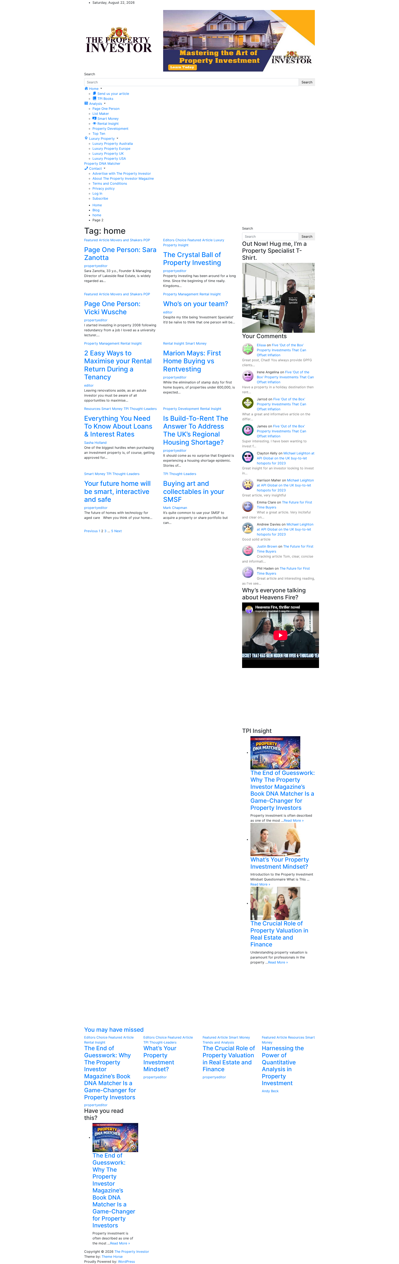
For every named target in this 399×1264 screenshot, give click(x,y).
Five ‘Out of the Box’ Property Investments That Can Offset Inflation (281, 350)
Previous (91, 531)
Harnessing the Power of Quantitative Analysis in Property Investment (283, 1066)
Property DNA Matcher (102, 163)
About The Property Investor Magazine (123, 178)
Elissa (261, 345)
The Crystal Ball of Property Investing (192, 259)
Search (89, 74)
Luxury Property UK (108, 153)
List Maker (100, 113)
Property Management (180, 294)
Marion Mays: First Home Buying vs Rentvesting (192, 361)
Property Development (110, 128)
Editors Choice (174, 240)
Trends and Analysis (218, 1042)
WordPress (126, 1261)
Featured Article (96, 240)
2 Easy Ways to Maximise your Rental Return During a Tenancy (118, 365)
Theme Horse (112, 1256)
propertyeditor (95, 266)
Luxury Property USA (109, 158)
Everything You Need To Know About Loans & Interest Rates (118, 426)
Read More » (294, 820)
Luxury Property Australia (112, 143)
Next (118, 531)
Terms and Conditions (109, 183)
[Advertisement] (278, 698)
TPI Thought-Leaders (140, 409)
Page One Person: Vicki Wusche (112, 308)
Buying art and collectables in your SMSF (193, 491)
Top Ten (98, 133)
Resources (92, 409)
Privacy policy (103, 188)
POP (146, 240)
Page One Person (105, 108)
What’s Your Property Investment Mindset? (279, 863)
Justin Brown (267, 546)
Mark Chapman (175, 508)
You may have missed (114, 1029)
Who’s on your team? (195, 304)
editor (167, 312)
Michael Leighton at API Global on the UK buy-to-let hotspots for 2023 (285, 458)
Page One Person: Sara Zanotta (120, 254)
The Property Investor (132, 1251)
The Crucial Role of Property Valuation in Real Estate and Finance (279, 934)
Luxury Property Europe (111, 148)
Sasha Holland (95, 442)
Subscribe (100, 198)
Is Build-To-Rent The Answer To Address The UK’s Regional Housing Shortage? (195, 430)
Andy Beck (270, 1091)
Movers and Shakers (126, 240)
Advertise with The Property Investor (121, 173)
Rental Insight (210, 294)
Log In (97, 193)
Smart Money (196, 343)
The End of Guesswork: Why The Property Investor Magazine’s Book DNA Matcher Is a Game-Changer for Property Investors (282, 790)
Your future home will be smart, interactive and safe (117, 491)
